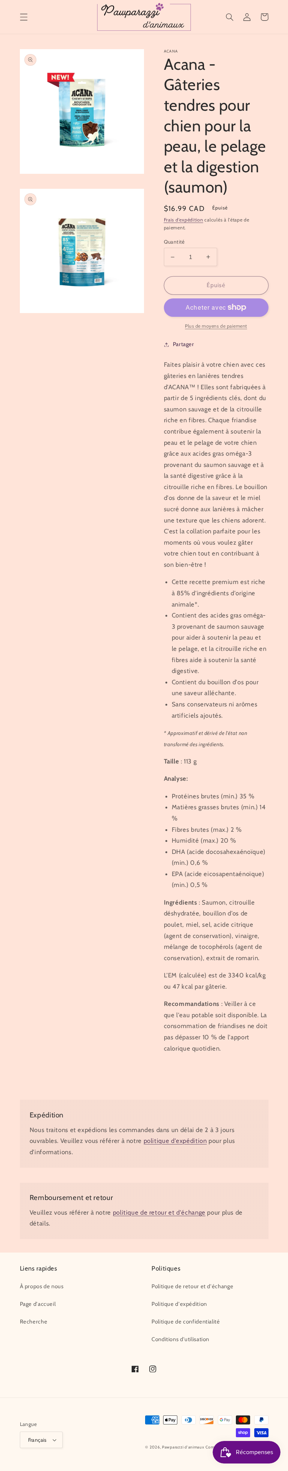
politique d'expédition (175, 1140)
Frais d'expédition (183, 220)
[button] (23, 17)
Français (37, 1440)
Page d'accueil (38, 1304)
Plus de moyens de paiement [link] (216, 326)
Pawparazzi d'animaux (183, 1447)
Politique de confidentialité (186, 1321)
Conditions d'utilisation (180, 1339)
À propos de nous (42, 1286)
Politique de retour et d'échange (192, 1286)
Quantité (174, 242)
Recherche (34, 1321)
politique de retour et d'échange (159, 1212)
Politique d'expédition (179, 1304)
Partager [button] (183, 344)
